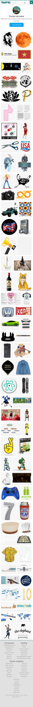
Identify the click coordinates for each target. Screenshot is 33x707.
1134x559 (20, 621)
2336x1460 (4, 101)
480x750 (4, 188)
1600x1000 (4, 316)
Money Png (16, 679)
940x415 (18, 341)
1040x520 (19, 199)
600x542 (4, 216)
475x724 (4, 519)
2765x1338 (4, 151)
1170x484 (20, 573)
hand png (9, 654)
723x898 (25, 101)
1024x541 (4, 600)
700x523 (4, 199)
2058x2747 (4, 171)
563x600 (22, 151)
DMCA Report (24, 651)
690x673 (23, 329)
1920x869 (4, 586)
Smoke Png (24, 669)
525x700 (21, 562)
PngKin (9, 672)
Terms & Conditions (24, 649)
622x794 (18, 375)
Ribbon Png (9, 671)
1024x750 (4, 341)
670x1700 (21, 393)
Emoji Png (16, 687)
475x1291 (24, 421)
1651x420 (4, 59)
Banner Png (16, 692)
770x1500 (4, 470)
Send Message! (16, 25)
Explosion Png (24, 674)
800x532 (4, 139)
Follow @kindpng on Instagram (23, 656)
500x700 (24, 499)
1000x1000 (22, 139)
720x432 (4, 573)
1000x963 (21, 234)
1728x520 (4, 611)
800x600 (15, 470)
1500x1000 (21, 59)
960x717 (4, 87)
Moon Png (23, 671)
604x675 (4, 407)
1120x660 (4, 304)
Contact (24, 647)
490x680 (20, 254)
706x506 (4, 499)
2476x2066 (17, 357)
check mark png (9, 647)
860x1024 (4, 375)
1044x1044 (25, 304)
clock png (9, 651)
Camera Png (24, 665)
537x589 (18, 120)
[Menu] (31, 2)
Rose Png (9, 669)
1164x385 (15, 407)
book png (9, 656)
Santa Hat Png (9, 667)
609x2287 (4, 290)
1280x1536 (20, 171)
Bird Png (16, 683)
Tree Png (24, 667)
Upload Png (24, 654)
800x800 (4, 270)
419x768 (4, 120)
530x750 (4, 73)
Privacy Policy (24, 652)
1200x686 (4, 621)
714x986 (19, 455)
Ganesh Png (16, 690)
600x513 (17, 188)
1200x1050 (20, 544)
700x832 (22, 216)
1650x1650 (24, 586)
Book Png (16, 688)
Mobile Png (9, 674)
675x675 (18, 316)
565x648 (4, 254)
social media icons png (9, 645)
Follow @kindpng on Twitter (24, 658)
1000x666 (4, 357)
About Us (24, 645)
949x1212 (24, 73)
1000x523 (4, 544)
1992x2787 (20, 519)
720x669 (18, 47)
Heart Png (9, 676)
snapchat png (9, 649)
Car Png (16, 681)
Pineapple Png (16, 685)
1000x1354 (4, 484)
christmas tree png (9, 652)
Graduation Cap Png (24, 672)
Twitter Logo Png (9, 665)
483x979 (4, 638)
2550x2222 (23, 87)
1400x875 (15, 484)
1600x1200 (20, 290)
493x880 (4, 455)
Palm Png (24, 663)
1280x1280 (4, 533)
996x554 (4, 435)
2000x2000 (4, 234)
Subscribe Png (9, 663)
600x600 (4, 47)
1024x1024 (4, 393)
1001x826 (16, 270)
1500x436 (20, 611)
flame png (9, 658)
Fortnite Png (24, 676)
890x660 (4, 421)
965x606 (4, 329)
